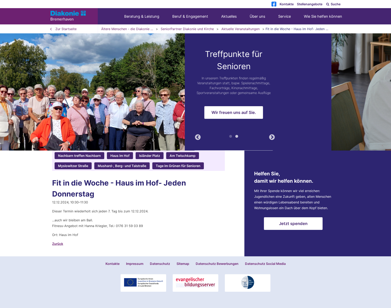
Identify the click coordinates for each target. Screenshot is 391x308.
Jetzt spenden (293, 223)
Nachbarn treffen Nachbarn (79, 156)
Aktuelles (229, 16)
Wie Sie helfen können (323, 16)
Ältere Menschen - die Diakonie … (127, 29)
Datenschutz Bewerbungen (217, 264)
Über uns (257, 16)
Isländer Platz (149, 156)
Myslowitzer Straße (73, 166)
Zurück (256, 136)
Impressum (134, 264)
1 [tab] (290, 137)
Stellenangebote (309, 4)
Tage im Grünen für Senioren (178, 166)
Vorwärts (330, 136)
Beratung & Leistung (141, 16)
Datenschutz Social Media (265, 264)
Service (284, 16)
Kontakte (287, 4)
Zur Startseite (66, 29)
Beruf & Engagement (190, 16)
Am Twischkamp (183, 156)
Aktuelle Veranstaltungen (240, 29)
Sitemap (183, 264)
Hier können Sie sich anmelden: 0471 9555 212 (293, 110)
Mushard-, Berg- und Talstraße (122, 166)
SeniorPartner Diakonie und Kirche (187, 29)
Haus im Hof (120, 156)
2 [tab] (296, 137)
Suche (335, 4)
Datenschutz (160, 264)
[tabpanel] (195, 92)
